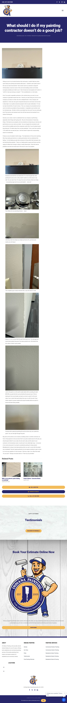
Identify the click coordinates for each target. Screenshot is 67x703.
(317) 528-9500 (9, 2)
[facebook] (57, 2)
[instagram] (62, 2)
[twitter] (59, 2)
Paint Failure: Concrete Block (33, 469)
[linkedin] (64, 2)
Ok (43, 700)
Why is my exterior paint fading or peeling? (11, 469)
